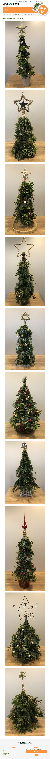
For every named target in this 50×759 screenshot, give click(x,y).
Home (5, 14)
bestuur (4, 749)
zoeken (4, 751)
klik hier (36, 751)
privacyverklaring (6, 753)
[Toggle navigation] (5, 10)
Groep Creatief (16, 14)
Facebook (36, 755)
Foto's (10, 14)
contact (4, 750)
